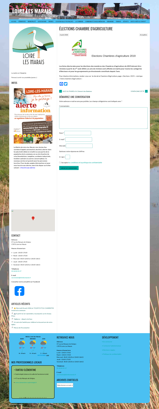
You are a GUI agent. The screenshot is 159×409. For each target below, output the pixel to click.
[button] (20, 397)
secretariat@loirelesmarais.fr (21, 278)
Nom (61, 133)
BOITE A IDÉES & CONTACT (138, 21)
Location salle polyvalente (64, 21)
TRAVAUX (118, 21)
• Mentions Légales (108, 350)
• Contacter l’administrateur (111, 346)
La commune (79, 21)
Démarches (22, 21)
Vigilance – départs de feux (23, 319)
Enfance (50, 21)
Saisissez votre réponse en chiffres (71, 151)
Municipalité (32, 21)
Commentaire (64, 106)
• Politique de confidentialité (111, 354)
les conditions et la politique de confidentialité (85, 162)
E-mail (62, 139)
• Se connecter (107, 342)
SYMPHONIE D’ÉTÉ (139, 91)
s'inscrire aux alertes (27, 168)
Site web (62, 146)
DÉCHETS (125, 21)
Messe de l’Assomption (22, 328)
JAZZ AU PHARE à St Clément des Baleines (76, 91)
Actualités (143, 35)
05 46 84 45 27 (16, 271)
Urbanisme (110, 21)
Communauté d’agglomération (95, 21)
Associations (42, 21)
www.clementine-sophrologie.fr (26, 382)
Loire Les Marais (31, 11)
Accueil (13, 21)
